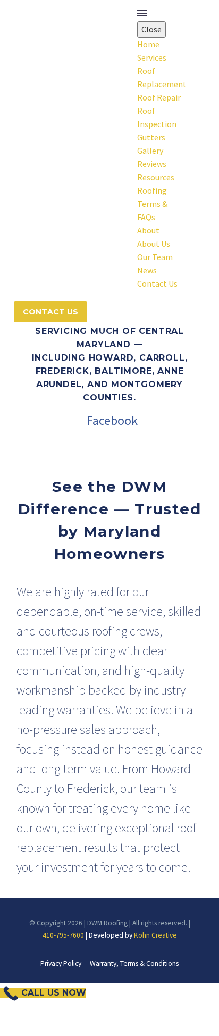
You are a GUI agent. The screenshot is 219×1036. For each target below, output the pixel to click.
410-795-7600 (63, 935)
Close (151, 29)
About (148, 230)
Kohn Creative (155, 935)
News (147, 270)
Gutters (151, 137)
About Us (153, 243)
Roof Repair (159, 97)
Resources (155, 177)
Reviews (151, 163)
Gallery (150, 150)
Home (148, 44)
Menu (142, 13)
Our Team (155, 257)
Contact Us (157, 283)
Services (151, 57)
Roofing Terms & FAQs (152, 203)
